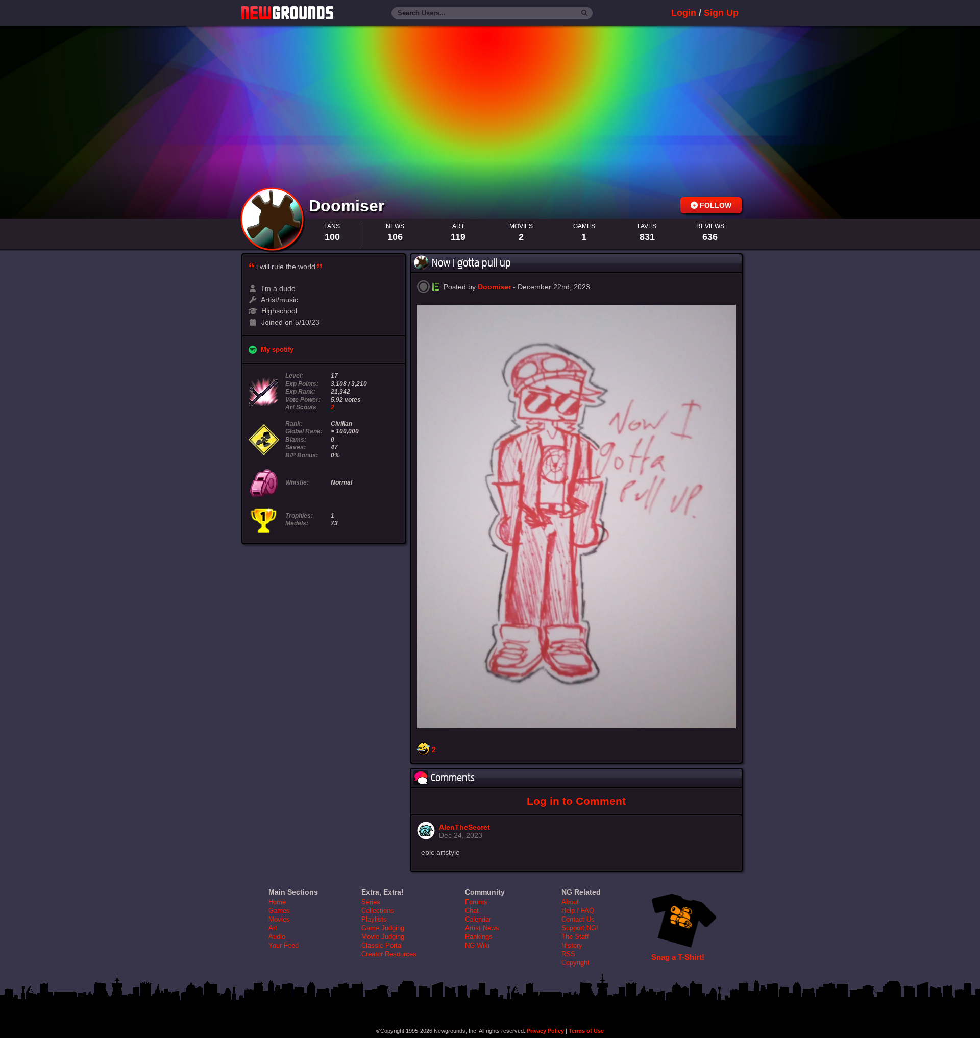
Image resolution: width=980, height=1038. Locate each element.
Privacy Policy (545, 1031)
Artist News (482, 928)
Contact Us (578, 919)
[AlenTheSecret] (426, 837)
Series (370, 902)
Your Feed (283, 945)
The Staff (575, 936)
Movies (279, 919)
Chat (472, 910)
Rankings (479, 936)
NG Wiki (477, 945)
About (570, 902)
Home (277, 902)
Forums (476, 902)
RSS (568, 954)
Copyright (575, 963)
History (571, 945)
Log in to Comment (576, 801)
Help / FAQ (577, 910)
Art (272, 928)
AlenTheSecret (464, 827)
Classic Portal (382, 945)
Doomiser (349, 206)
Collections (377, 910)
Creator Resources (388, 954)
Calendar (478, 919)
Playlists (374, 919)
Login (683, 13)
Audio (276, 936)
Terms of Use (586, 1031)
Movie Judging (382, 936)
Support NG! (579, 928)
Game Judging (382, 928)
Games (279, 910)
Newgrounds (287, 12)
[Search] (584, 13)
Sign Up (721, 13)
